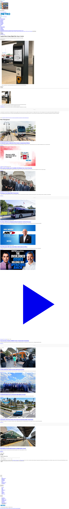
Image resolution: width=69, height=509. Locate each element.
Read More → (2, 145)
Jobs (12, 30)
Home (1, 34)
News (5, 0)
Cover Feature (3, 0)
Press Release (19, 31)
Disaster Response (2, 18)
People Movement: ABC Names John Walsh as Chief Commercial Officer (13, 246)
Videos (6, 30)
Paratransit (1, 24)
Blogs (4, 30)
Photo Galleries (8, 30)
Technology (1, 28)
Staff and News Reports (7, 141)
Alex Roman (5, 166)
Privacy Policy (25, 31)
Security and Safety (2, 26)
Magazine (1, 30)
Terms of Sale (8, 508)
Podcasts (11, 30)
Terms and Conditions (29, 31)
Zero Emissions (2, 29)
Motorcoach (1, 21)
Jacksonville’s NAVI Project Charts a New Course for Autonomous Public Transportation (16, 419)
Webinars (14, 30)
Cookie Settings (34, 31)
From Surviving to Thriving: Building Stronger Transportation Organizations (14, 340)
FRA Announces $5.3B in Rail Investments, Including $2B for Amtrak (13, 448)
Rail (0, 25)
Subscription (1, 31)
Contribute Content (16, 31)
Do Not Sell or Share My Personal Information (15, 508)
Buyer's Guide (21, 30)
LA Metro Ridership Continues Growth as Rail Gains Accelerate (12, 369)
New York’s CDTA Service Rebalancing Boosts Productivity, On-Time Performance (15, 221)
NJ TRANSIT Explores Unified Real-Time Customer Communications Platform (15, 142)
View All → (1, 451)
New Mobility (1, 22)
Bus (0, 17)
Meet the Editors (5, 31)
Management (3, 34)
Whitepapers (16, 30)
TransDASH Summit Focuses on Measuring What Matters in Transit (13, 394)
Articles (7, 0)
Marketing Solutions (11, 31)
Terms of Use (5, 508)
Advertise (8, 31)
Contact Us (22, 31)
